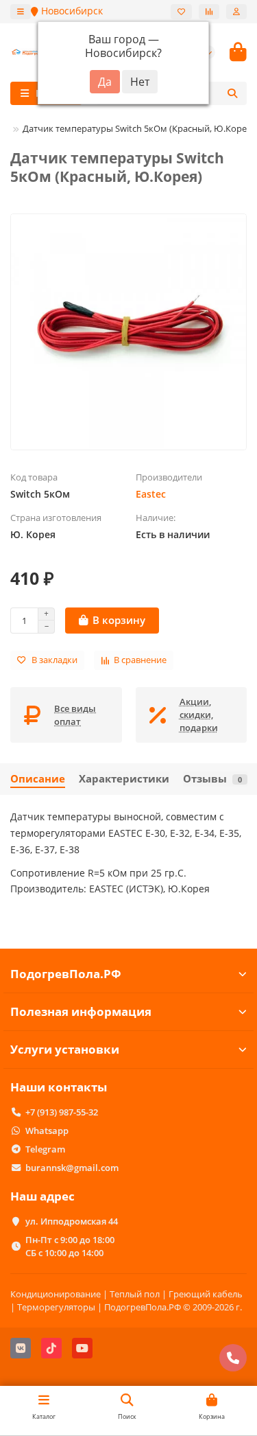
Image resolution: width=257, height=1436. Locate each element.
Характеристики (124, 779)
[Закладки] (181, 11)
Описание (37, 779)
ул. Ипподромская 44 (71, 1221)
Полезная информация (80, 1011)
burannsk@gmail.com (72, 1167)
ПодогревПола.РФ (65, 974)
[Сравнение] (209, 11)
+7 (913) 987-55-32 (61, 1112)
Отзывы (212, 779)
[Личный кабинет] (236, 11)
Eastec (151, 493)
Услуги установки (64, 1049)
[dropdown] (20, 11)
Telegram (45, 1149)
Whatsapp (47, 1130)
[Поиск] (232, 93)
